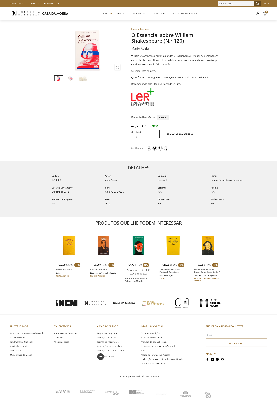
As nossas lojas (52, 3)
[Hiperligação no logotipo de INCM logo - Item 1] (66, 303)
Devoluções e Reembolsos (109, 346)
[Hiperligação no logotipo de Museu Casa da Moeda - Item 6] (210, 303)
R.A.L (143, 350)
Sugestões (58, 337)
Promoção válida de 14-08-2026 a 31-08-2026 (139, 272)
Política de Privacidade (151, 337)
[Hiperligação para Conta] (257, 13)
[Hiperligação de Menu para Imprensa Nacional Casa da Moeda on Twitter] (212, 359)
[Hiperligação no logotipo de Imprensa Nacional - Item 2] (95, 303)
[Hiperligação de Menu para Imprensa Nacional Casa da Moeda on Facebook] (207, 359)
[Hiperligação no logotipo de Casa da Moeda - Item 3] (124, 303)
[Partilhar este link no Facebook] (149, 148)
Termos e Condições (150, 333)
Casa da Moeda (17, 337)
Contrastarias (16, 350)
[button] (118, 50)
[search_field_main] (257, 3)
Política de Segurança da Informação (158, 346)
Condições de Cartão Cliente (110, 350)
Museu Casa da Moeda (21, 355)
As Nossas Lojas (61, 342)
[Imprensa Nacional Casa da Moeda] (40, 13)
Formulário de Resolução (153, 363)
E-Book (162, 117)
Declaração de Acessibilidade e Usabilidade (162, 359)
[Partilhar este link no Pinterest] (160, 148)
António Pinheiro (98, 269)
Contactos (33, 3)
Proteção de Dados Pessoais (154, 342)
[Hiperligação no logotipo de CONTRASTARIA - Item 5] (181, 303)
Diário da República (19, 346)
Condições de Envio (106, 337)
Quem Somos (16, 3)
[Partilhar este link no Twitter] (154, 148)
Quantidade (136, 132)
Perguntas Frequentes (107, 333)
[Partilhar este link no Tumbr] (166, 148)
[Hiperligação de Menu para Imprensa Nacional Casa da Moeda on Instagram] (217, 359)
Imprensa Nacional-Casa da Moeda (27, 333)
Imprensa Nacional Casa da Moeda (142, 376)
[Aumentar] (117, 67)
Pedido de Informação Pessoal (155, 355)
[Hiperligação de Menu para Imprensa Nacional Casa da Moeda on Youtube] (222, 359)
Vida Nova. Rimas (64, 269)
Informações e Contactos (65, 333)
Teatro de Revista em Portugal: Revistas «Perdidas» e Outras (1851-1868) (172, 270)
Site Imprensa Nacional (21, 342)
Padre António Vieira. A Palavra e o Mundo (136, 279)
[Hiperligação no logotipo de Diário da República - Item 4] (152, 303)
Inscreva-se (235, 343)
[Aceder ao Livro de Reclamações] (105, 356)
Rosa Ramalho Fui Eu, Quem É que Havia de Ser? (207, 270)
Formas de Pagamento (108, 342)
